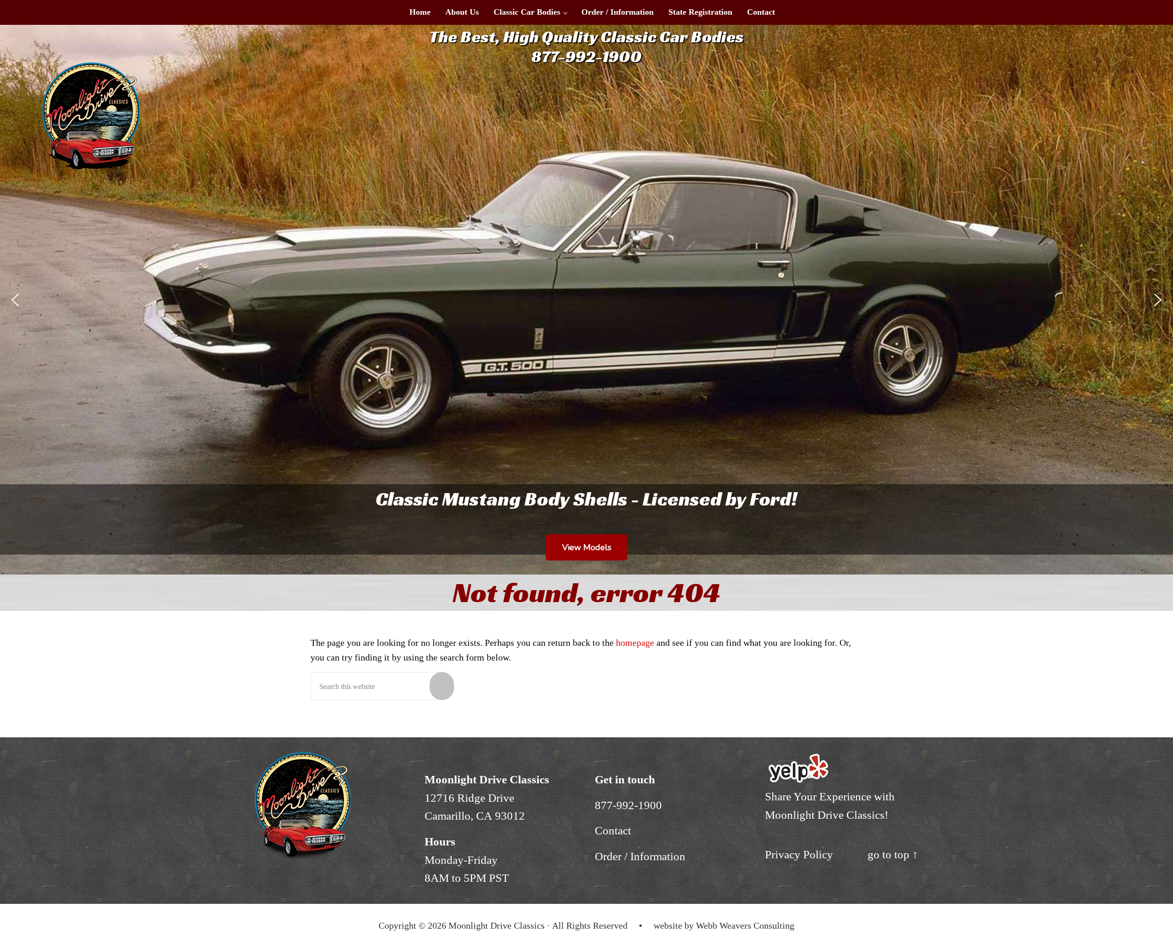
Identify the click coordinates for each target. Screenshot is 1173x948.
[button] (15, 300)
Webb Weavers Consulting (745, 925)
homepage (635, 643)
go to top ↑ (893, 854)
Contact (613, 830)
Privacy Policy (799, 854)
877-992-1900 (628, 805)
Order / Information (640, 856)
